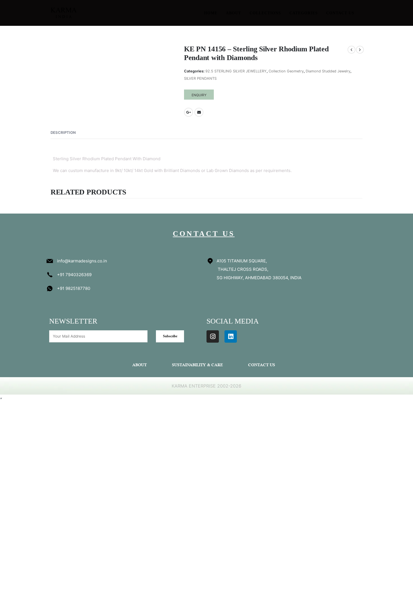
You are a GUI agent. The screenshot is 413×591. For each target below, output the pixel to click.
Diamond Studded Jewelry (328, 71)
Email (198, 112)
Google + (188, 112)
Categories (303, 13)
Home (210, 13)
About (233, 13)
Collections (265, 13)
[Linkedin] (230, 336)
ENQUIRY (199, 95)
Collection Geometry (286, 71)
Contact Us (340, 13)
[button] (1, 398)
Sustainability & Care (197, 365)
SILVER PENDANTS (200, 78)
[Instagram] (212, 336)
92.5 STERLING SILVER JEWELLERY (236, 71)
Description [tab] (63, 132)
